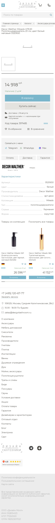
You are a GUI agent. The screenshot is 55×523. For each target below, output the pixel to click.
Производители (9, 341)
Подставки (27, 285)
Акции (4, 402)
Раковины (6, 336)
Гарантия (45, 158)
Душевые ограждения (13, 362)
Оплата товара (9, 406)
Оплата (10, 158)
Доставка (27, 158)
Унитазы (5, 345)
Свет (3, 437)
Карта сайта (7, 484)
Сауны (4, 393)
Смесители (7, 332)
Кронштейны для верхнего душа (27, 285)
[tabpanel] (8, 64)
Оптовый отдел (9, 419)
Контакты (6, 424)
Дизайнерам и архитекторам (16, 415)
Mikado (32, 168)
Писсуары (6, 389)
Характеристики (11, 177)
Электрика (7, 432)
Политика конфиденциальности (18, 477)
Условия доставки (10, 397)
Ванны (4, 358)
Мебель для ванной (11, 328)
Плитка (5, 349)
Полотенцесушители (12, 376)
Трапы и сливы (9, 380)
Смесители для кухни (27, 285)
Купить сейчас (27, 106)
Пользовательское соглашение (17, 481)
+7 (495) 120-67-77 (12, 293)
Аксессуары (7, 323)
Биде (4, 384)
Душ (3, 367)
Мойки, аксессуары (11, 371)
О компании (7, 319)
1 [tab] (27, 73)
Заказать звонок (9, 297)
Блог (3, 428)
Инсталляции (8, 354)
